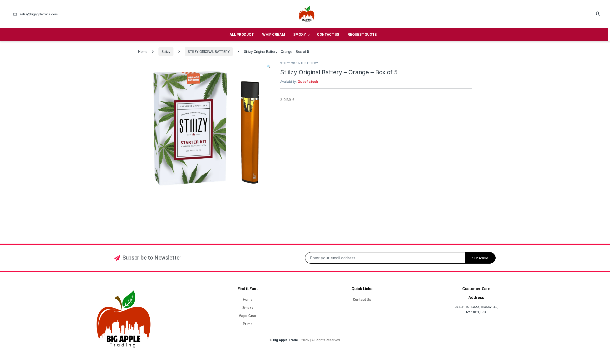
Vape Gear (248, 316)
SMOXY (299, 34)
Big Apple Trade (285, 340)
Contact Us (362, 299)
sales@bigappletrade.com (39, 14)
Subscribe (480, 258)
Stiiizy (166, 52)
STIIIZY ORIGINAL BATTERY (209, 52)
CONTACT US (328, 34)
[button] (269, 66)
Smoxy (247, 308)
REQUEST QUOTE (362, 34)
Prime (248, 324)
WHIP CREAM (273, 34)
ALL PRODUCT (241, 34)
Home (142, 52)
